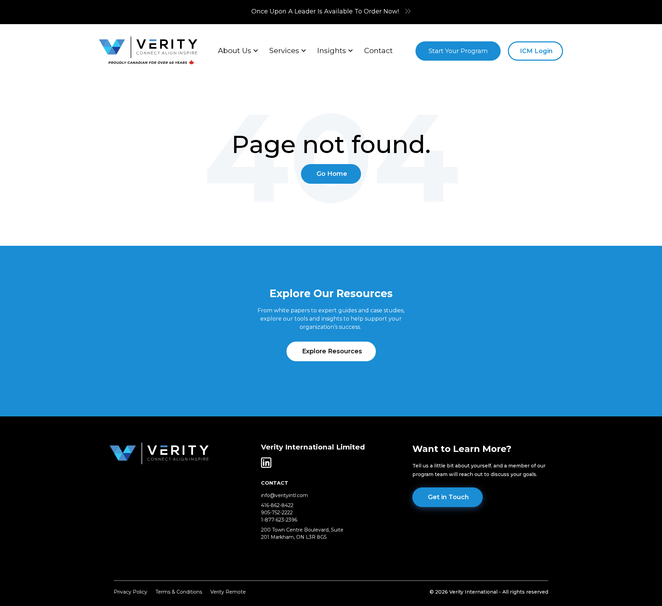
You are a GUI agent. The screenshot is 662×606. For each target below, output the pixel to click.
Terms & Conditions (179, 592)
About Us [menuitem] (234, 50)
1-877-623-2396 (279, 520)
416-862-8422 (277, 505)
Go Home (332, 174)
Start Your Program (458, 51)
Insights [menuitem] (331, 50)
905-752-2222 (277, 512)
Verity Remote (228, 592)
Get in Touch (448, 497)
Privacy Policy (130, 592)
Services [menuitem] (284, 50)
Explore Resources (332, 351)
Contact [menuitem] (378, 50)
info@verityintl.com (284, 495)
